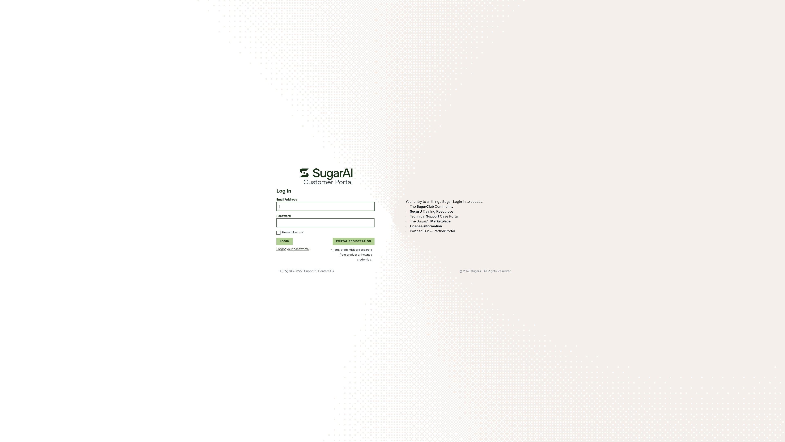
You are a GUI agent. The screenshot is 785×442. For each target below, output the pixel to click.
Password (283, 216)
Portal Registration (353, 241)
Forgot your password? (292, 249)
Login (284, 241)
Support (310, 271)
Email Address (286, 199)
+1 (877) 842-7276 (290, 271)
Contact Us (326, 271)
